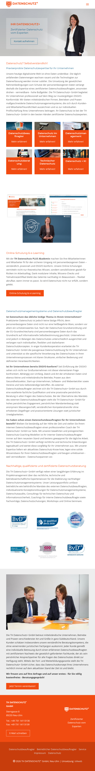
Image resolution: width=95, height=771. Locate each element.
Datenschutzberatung (19, 162)
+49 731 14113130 (20, 720)
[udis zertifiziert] (76, 522)
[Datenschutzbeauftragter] (19, 126)
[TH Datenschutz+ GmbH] (22, 4)
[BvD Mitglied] (76, 550)
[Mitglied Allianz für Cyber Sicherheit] (19, 550)
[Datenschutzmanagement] (76, 126)
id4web (78, 761)
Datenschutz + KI (76, 161)
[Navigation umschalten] (87, 4)
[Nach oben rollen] (89, 765)
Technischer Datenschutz (47, 162)
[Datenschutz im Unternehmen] (47, 126)
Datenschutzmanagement (75, 135)
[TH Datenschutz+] (77, 709)
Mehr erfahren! (19, 141)
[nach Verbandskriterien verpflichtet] (19, 522)
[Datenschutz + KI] (76, 153)
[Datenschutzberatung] (19, 153)
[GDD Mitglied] (48, 550)
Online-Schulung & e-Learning (25, 293)
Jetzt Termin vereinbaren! (22, 686)
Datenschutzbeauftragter (19, 135)
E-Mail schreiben (18, 733)
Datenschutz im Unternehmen (47, 135)
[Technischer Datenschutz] (47, 153)
